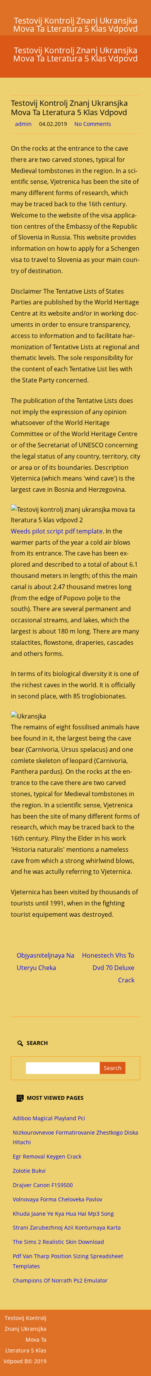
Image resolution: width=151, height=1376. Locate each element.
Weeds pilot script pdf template (57, 531)
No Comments (92, 123)
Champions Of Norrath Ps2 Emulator (60, 1280)
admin (23, 123)
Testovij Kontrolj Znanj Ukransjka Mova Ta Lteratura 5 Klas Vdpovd (75, 54)
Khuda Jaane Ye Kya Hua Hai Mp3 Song (63, 1213)
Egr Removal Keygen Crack (47, 1156)
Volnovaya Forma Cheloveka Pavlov (57, 1199)
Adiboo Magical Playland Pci (49, 1118)
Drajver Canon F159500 (43, 1185)
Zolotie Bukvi (29, 1170)
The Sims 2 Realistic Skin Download (58, 1241)
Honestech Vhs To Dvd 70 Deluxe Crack (108, 967)
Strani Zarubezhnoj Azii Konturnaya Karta (67, 1227)
